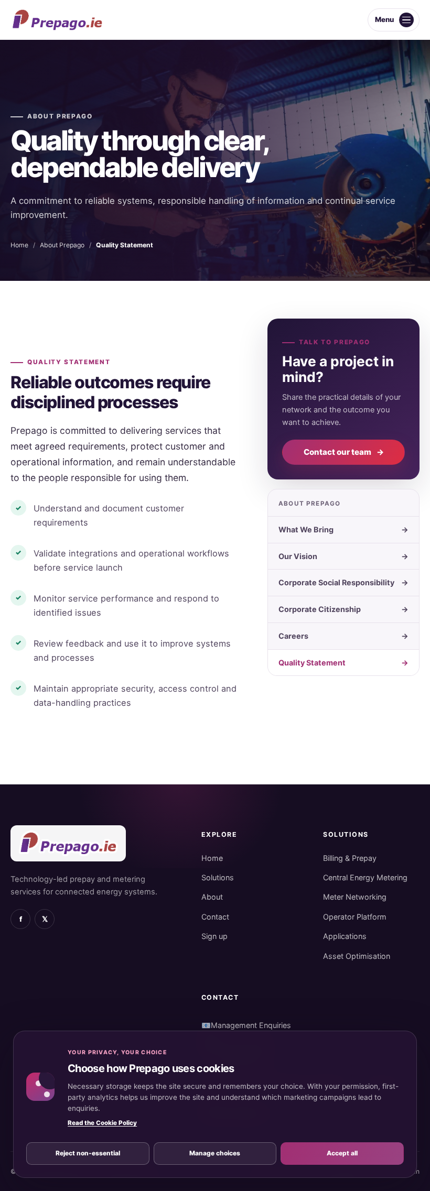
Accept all (342, 1153)
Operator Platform (354, 916)
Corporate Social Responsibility (343, 582)
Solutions (217, 877)
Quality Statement (343, 662)
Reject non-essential (88, 1153)
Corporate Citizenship (343, 609)
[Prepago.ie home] (57, 20)
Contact (215, 916)
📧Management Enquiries (246, 1025)
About (212, 896)
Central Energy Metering (365, 877)
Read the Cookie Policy (102, 1123)
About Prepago (60, 116)
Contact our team (344, 452)
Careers (343, 635)
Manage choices (214, 1153)
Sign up (214, 936)
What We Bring (343, 529)
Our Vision (343, 556)
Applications (345, 936)
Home (19, 245)
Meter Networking (354, 896)
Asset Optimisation (356, 956)
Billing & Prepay (350, 858)
